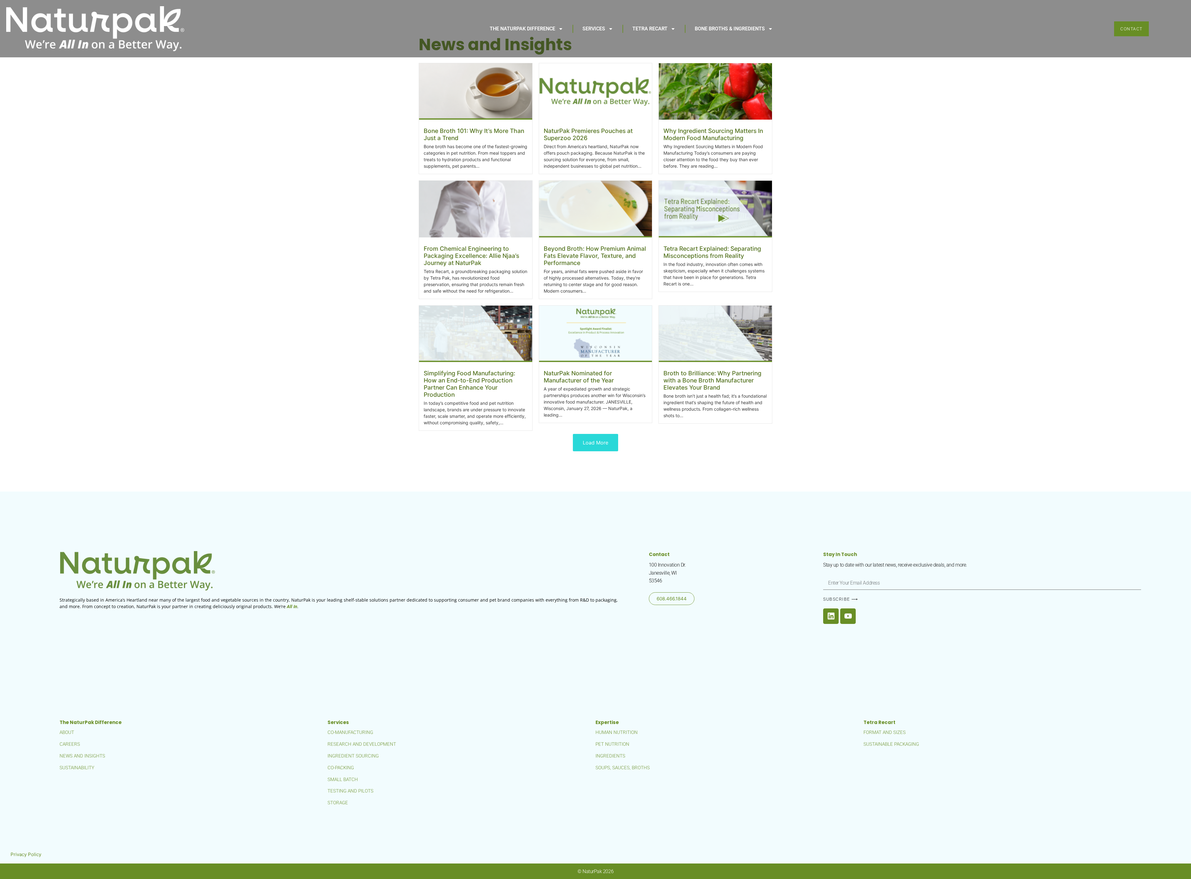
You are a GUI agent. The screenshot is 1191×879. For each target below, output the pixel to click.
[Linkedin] (831, 616)
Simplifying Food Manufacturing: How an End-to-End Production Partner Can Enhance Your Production (469, 383)
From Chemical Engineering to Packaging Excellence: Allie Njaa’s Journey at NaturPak (471, 256)
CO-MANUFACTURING (350, 732)
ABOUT (67, 732)
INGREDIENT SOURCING (353, 756)
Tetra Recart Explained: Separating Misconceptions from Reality (712, 252)
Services (593, 29)
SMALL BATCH (343, 779)
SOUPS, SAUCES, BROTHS (623, 768)
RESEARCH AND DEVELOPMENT (362, 744)
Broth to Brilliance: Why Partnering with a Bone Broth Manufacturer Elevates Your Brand (712, 380)
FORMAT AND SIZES (884, 732)
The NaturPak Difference (522, 29)
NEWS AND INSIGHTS (82, 756)
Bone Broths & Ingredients (730, 29)
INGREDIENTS (610, 756)
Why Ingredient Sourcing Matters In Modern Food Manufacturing (713, 134)
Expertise (607, 722)
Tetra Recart (649, 29)
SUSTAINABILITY (77, 768)
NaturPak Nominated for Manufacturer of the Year (579, 376)
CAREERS (70, 744)
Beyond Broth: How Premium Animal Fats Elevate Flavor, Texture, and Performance (595, 256)
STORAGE (338, 803)
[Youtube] (848, 616)
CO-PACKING (341, 768)
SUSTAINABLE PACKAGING (891, 744)
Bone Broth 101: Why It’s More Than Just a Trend (474, 134)
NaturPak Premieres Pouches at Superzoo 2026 (588, 134)
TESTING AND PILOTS (350, 791)
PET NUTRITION (612, 744)
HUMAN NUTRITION (617, 732)
